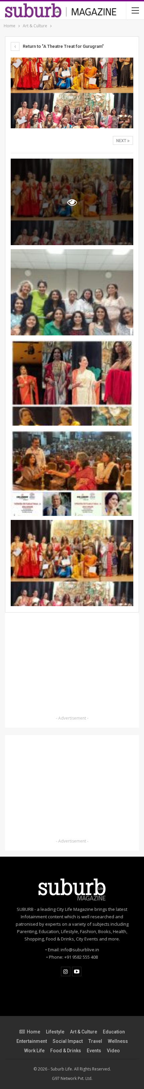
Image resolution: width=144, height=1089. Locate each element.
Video (113, 1050)
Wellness (118, 1041)
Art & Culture (83, 1031)
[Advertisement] (72, 665)
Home (33, 1031)
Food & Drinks (65, 1050)
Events (94, 1050)
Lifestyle (55, 1031)
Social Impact (68, 1041)
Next (121, 140)
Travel (95, 1041)
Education (114, 1031)
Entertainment (31, 1041)
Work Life (34, 1050)
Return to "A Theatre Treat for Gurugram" (63, 46)
